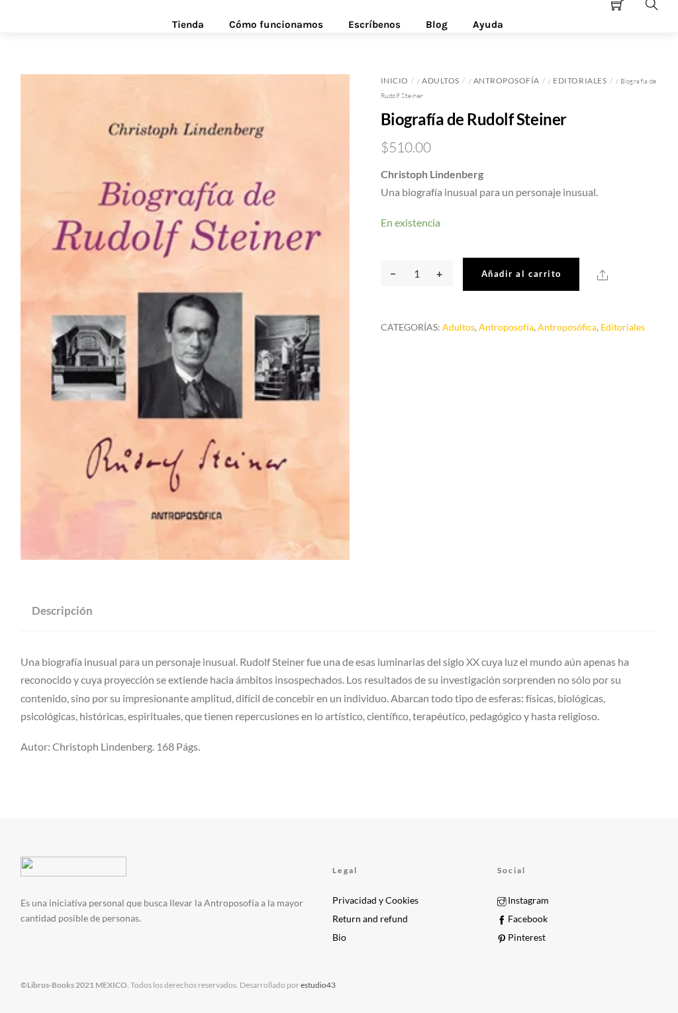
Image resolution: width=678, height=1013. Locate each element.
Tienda (188, 24)
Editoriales (579, 80)
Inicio (395, 80)
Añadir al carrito (521, 273)
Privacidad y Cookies (375, 900)
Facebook (527, 919)
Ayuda (488, 24)
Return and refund (370, 919)
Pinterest (526, 937)
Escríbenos (374, 24)
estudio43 (317, 985)
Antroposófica (567, 327)
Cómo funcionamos (276, 24)
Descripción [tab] (62, 610)
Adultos (441, 80)
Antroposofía (506, 80)
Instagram (527, 900)
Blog (437, 24)
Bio (339, 937)
